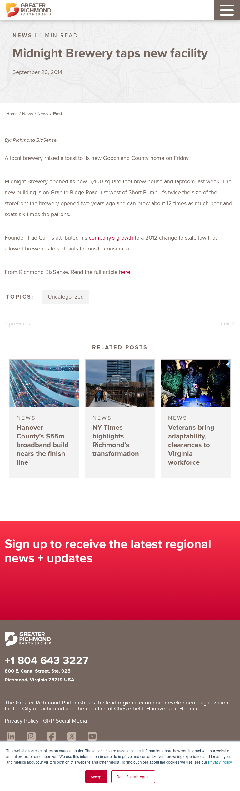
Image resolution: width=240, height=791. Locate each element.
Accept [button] (96, 776)
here (124, 272)
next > (228, 323)
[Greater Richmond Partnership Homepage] (28, 10)
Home (12, 114)
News (27, 114)
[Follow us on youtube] (92, 737)
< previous (17, 323)
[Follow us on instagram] (31, 737)
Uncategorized (66, 297)
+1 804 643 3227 (46, 660)
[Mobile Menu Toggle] (227, 10)
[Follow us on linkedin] (11, 737)
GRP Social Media (65, 721)
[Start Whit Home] (120, 640)
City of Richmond (43, 708)
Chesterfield (128, 708)
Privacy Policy (220, 761)
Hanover (156, 708)
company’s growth (111, 238)
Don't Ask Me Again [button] (133, 776)
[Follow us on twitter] (72, 737)
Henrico (189, 708)
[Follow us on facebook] (51, 737)
